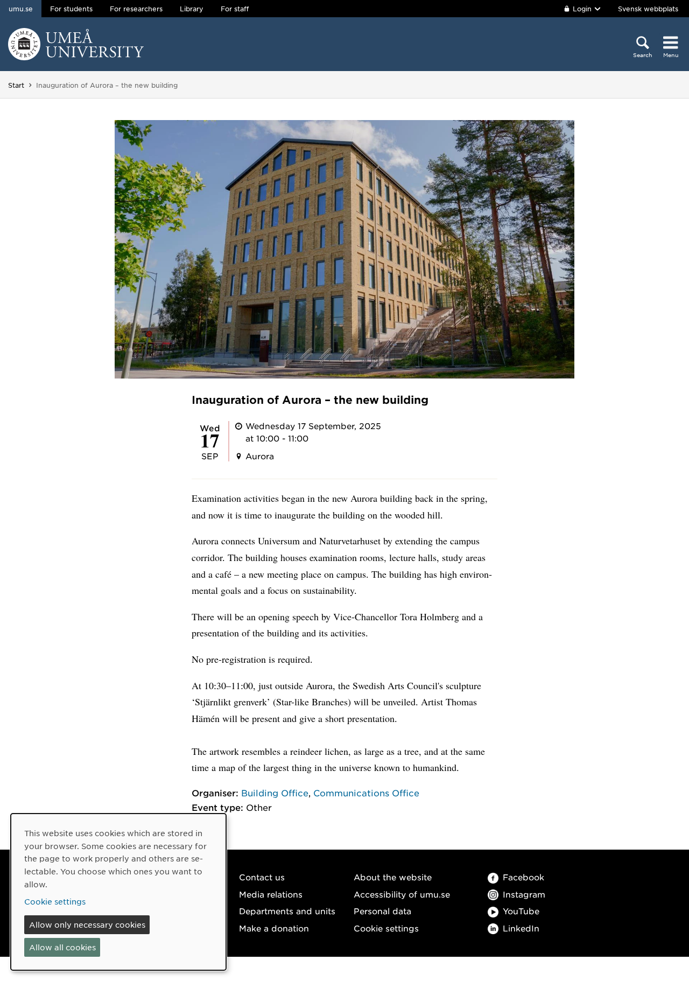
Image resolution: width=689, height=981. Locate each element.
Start (16, 85)
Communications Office (366, 792)
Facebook (523, 877)
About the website (393, 877)
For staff (235, 8)
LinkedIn (521, 928)
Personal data (382, 911)
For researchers (136, 8)
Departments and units (287, 911)
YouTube (521, 911)
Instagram (524, 894)
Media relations (271, 894)
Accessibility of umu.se (402, 894)
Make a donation (274, 928)
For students (71, 8)
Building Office (274, 792)
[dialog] (118, 892)
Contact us (262, 877)
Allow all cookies (62, 947)
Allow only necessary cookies (87, 924)
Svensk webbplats (648, 8)
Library (191, 8)
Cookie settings (386, 928)
